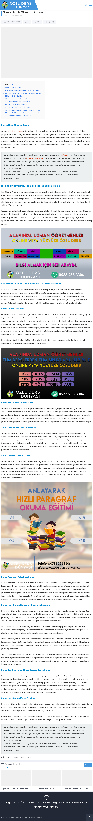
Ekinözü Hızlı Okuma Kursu (77, 789)
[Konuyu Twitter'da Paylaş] (49, 22)
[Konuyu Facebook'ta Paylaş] (46, 22)
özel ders (64, 155)
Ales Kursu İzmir (46, 789)
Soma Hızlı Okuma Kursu (21, 757)
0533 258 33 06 (46, 807)
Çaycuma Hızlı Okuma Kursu (16, 789)
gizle (11, 84)
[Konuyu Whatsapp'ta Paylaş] (53, 22)
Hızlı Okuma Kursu (17, 15)
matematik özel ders (35, 158)
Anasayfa (6, 15)
